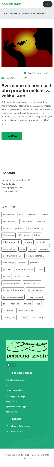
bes (21, 214)
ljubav (37, 235)
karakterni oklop (35, 228)
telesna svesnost (36, 290)
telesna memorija (11, 283)
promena (34, 262)
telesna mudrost (32, 283)
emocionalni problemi (13, 228)
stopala (6, 276)
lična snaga (8, 235)
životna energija (38, 317)
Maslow (28, 242)
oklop (32, 249)
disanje (44, 214)
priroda (22, 262)
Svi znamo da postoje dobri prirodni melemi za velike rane (26, 90)
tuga (38, 304)
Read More (12, 136)
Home (4, 13)
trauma (27, 304)
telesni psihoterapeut (13, 297)
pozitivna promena (35, 256)
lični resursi (24, 235)
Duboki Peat (27, 221)
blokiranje (32, 214)
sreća (40, 269)
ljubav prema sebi (11, 242)
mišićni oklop (9, 249)
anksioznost (8, 214)
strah (17, 276)
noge (22, 249)
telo (5, 304)
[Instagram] (14, 365)
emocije (41, 221)
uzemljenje (8, 310)
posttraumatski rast (12, 256)
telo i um (15, 304)
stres (26, 276)
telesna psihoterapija (13, 290)
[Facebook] (8, 365)
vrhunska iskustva (26, 310)
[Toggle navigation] (47, 4)
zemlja (23, 317)
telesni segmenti (35, 297)
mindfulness (42, 242)
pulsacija (7, 269)
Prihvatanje (8, 262)
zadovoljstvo (9, 317)
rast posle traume (24, 269)
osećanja (44, 249)
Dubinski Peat (9, 221)
